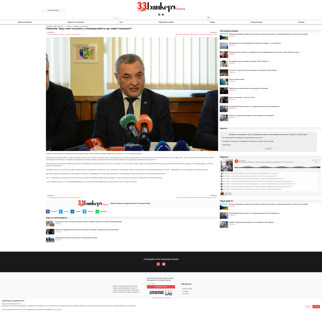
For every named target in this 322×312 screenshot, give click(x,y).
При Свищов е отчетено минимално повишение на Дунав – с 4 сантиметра (255, 43)
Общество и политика (75, 22)
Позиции (301, 22)
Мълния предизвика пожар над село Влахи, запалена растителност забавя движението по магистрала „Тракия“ (268, 34)
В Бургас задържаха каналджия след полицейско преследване (251, 115)
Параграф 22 (226, 201)
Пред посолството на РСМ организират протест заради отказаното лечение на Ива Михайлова (88, 221)
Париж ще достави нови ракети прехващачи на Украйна (248, 88)
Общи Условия (57, 309)
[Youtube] (162, 14)
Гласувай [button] (268, 148)
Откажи (308, 306)
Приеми (316, 306)
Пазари (212, 22)
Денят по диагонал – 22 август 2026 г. (242, 97)
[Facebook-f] (158, 264)
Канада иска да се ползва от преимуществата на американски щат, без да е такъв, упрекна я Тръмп (264, 52)
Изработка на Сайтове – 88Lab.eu (161, 297)
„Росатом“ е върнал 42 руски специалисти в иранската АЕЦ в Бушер (253, 70)
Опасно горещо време (236, 79)
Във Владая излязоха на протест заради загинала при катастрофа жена (254, 106)
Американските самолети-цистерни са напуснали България (76, 238)
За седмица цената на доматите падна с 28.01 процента (248, 61)
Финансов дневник (25, 22)
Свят (121, 22)
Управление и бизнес (166, 22)
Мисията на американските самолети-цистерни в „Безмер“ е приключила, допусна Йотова (86, 230)
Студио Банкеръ (256, 22)
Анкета (223, 128)
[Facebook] (159, 14)
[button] (52, 211)
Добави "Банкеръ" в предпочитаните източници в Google (130, 203)
